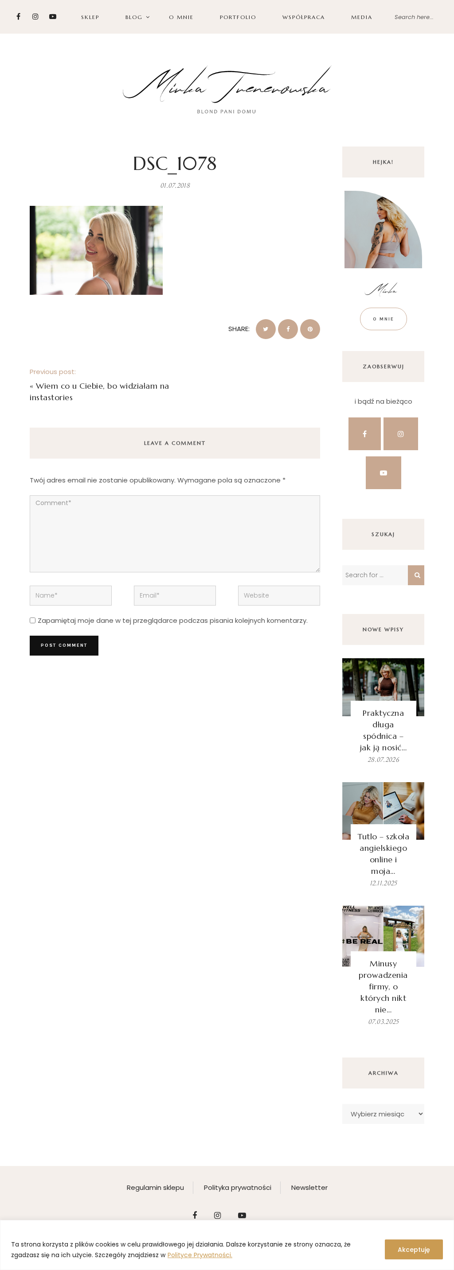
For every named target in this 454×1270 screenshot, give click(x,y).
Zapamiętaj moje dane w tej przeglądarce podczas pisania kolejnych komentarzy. (173, 620)
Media (361, 17)
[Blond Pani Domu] (227, 88)
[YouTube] (53, 16)
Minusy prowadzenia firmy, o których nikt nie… (383, 986)
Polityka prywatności (237, 1187)
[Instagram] (35, 16)
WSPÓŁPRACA (303, 17)
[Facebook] (18, 16)
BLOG (134, 17)
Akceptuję (414, 1249)
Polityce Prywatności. (200, 1255)
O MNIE (181, 17)
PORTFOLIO (238, 17)
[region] (227, 1245)
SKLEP (90, 17)
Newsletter (309, 1187)
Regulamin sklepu (155, 1187)
